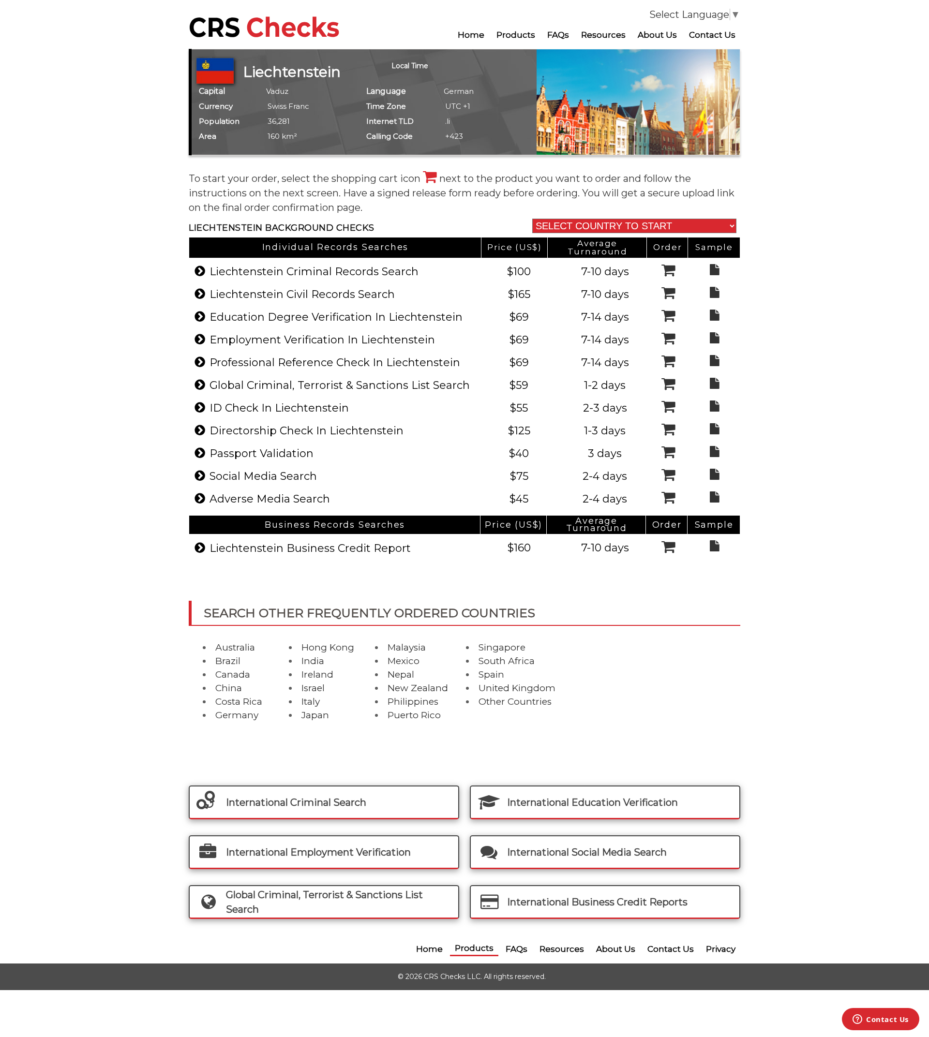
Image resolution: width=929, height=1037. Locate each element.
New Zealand (418, 688)
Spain (491, 674)
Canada (232, 674)
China (228, 688)
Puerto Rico (414, 715)
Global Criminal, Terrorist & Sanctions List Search (324, 902)
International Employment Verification (318, 852)
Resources (603, 35)
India (312, 661)
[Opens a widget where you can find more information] (880, 1020)
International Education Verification (592, 802)
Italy (310, 701)
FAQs (558, 35)
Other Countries (515, 701)
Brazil (227, 661)
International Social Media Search (587, 852)
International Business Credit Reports (597, 902)
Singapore (502, 647)
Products (515, 35)
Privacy (720, 949)
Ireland (317, 674)
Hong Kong (327, 647)
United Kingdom (517, 688)
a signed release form (422, 193)
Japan (315, 715)
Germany (236, 715)
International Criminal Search (296, 802)
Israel (313, 688)
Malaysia (407, 647)
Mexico (404, 661)
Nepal (401, 674)
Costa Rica (238, 701)
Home (471, 35)
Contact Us (712, 35)
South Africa (507, 661)
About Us (657, 35)
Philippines (413, 701)
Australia (235, 647)
